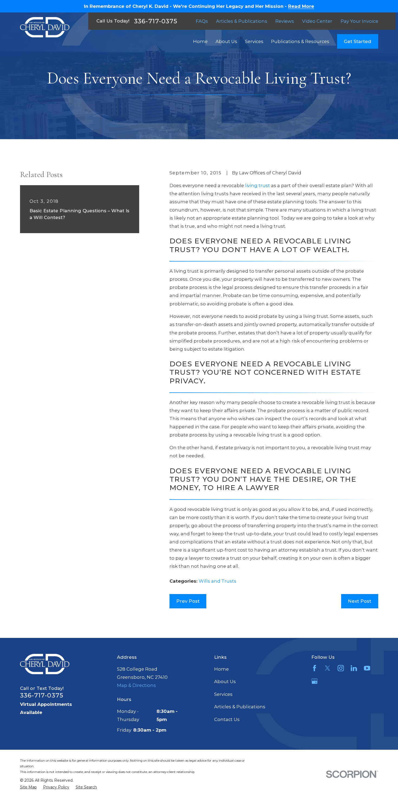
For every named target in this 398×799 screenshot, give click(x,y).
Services (223, 694)
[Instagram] (341, 668)
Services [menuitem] (254, 41)
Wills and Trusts (217, 581)
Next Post (359, 601)
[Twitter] (327, 668)
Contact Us (227, 719)
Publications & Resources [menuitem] (300, 41)
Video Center (317, 21)
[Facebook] (314, 668)
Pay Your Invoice (359, 21)
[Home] (44, 27)
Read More (301, 6)
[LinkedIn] (354, 668)
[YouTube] (367, 668)
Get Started (357, 41)
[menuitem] (28, 787)
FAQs (202, 21)
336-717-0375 (155, 21)
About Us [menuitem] (226, 41)
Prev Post (188, 601)
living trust (257, 185)
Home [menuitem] (200, 41)
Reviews (284, 21)
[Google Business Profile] (314, 681)
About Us (225, 681)
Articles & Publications (241, 21)
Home (221, 669)
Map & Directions (136, 685)
